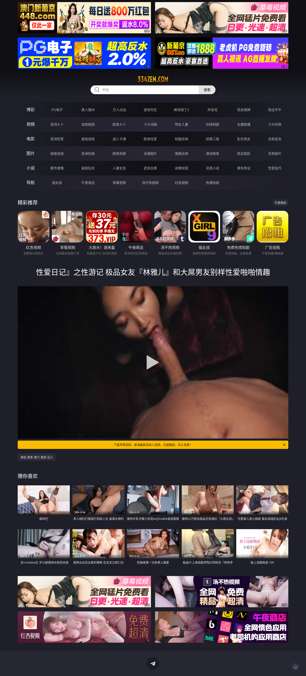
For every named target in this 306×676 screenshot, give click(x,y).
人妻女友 (119, 168)
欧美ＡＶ (119, 124)
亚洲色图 (88, 153)
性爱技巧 (274, 168)
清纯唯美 (212, 153)
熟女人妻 (181, 124)
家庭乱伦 (88, 168)
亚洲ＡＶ (57, 124)
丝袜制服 (212, 124)
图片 (30, 153)
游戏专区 (150, 109)
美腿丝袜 (181, 153)
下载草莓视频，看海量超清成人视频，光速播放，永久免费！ (153, 445)
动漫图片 (150, 153)
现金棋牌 (243, 109)
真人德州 (88, 109)
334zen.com (153, 79)
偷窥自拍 (57, 153)
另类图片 (274, 153)
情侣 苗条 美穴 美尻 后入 (37, 457)
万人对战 (119, 109)
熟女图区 (243, 153)
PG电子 (57, 109)
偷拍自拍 (88, 139)
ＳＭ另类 (274, 124)
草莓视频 (119, 182)
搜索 (207, 89)
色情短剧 (212, 182)
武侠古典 (150, 168)
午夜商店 (88, 182)
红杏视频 (181, 182)
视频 (30, 124)
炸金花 (213, 109)
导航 (30, 182)
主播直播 (243, 124)
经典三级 (212, 139)
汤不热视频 (150, 182)
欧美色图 (119, 153)
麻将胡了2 (181, 109)
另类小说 (212, 168)
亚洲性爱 (57, 139)
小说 (30, 168)
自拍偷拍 (88, 124)
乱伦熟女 (243, 139)
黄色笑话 (243, 168)
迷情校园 (181, 168)
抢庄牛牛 (274, 109)
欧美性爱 (150, 139)
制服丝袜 (181, 139)
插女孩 (57, 182)
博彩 (30, 109)
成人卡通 (119, 139)
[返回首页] (295, 667)
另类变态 (274, 139)
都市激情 (57, 168)
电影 (30, 139)
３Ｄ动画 (150, 124)
